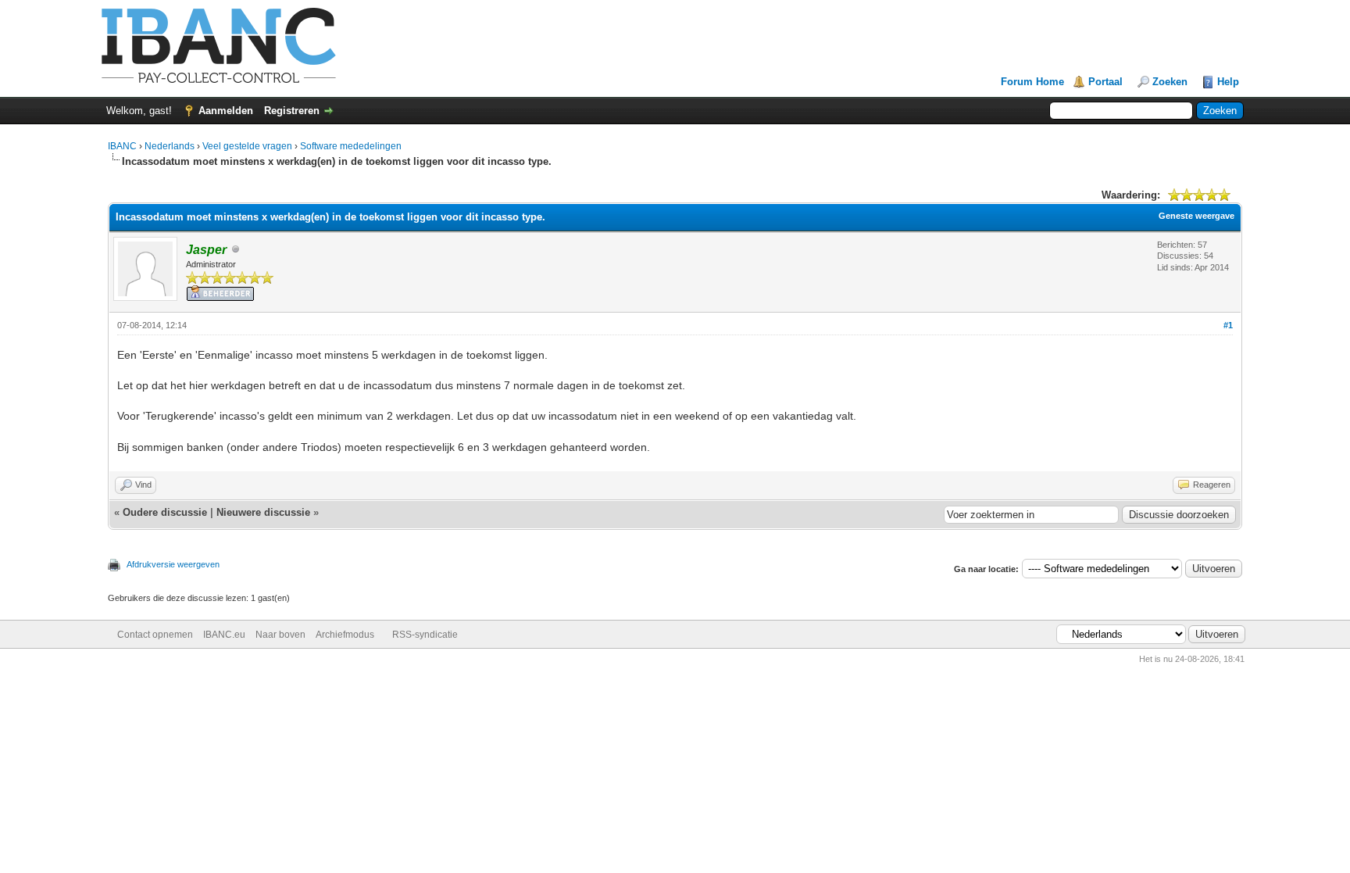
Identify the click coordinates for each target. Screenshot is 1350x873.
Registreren (292, 110)
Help (1228, 82)
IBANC (122, 146)
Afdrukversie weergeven (173, 564)
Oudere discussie (165, 512)
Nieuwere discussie (263, 512)
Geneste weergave (1196, 215)
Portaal (1105, 82)
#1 (1228, 325)
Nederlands (170, 146)
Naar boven (280, 634)
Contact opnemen (155, 634)
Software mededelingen (351, 146)
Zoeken (1170, 82)
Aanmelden (225, 110)
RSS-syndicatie (425, 634)
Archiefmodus (345, 634)
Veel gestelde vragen (247, 146)
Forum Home (1032, 82)
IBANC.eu (224, 634)
